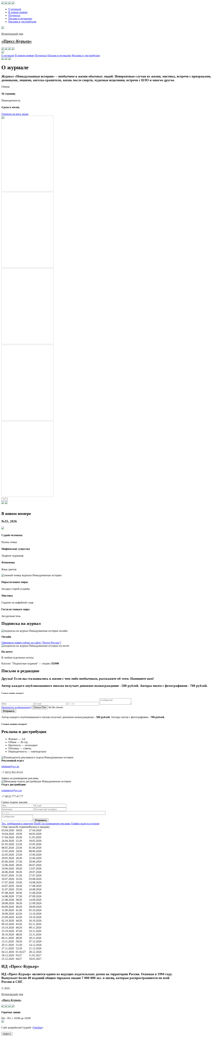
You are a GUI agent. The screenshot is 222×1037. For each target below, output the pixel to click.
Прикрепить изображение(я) (16, 707)
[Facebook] (6, 3)
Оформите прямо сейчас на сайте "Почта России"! (31, 642)
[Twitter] (10, 3)
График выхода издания (85, 823)
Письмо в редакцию (20, 18)
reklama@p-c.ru (10, 766)
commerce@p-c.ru (11, 790)
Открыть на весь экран (14, 114)
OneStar (37, 1027)
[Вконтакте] (3, 3)
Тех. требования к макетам (17, 823)
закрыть (7, 1033)
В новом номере (18, 12)
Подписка (14, 15)
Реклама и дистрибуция (22, 21)
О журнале (14, 9)
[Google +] (13, 3)
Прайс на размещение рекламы (52, 823)
